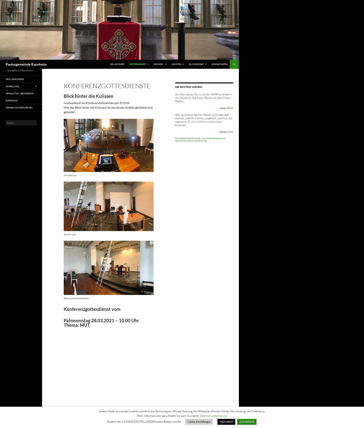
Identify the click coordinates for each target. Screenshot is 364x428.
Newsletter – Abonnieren (20, 93)
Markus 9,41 (226, 131)
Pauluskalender (15, 79)
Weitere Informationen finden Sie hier (191, 141)
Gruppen (176, 64)
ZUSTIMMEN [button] (246, 421)
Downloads (12, 86)
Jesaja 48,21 (226, 108)
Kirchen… (159, 64)
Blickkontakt (196, 64)
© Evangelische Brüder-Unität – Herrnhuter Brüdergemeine (200, 138)
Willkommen (117, 64)
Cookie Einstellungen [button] (199, 421)
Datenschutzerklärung (19, 107)
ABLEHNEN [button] (226, 421)
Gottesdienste (137, 64)
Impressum (12, 100)
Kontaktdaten (219, 64)
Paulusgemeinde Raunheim (26, 64)
